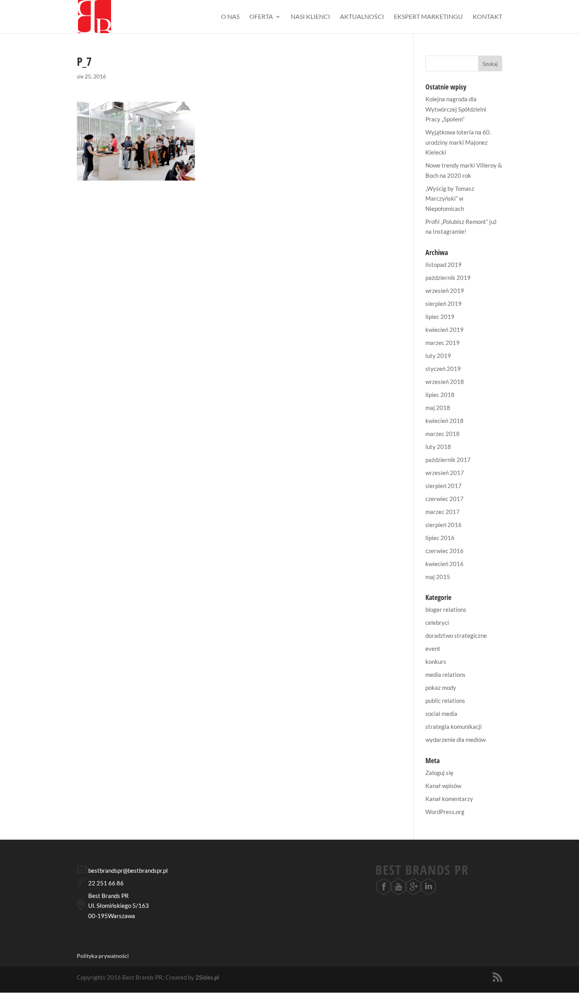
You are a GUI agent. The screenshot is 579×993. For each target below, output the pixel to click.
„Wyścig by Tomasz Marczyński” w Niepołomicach (449, 198)
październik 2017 (448, 459)
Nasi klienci (310, 17)
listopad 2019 (443, 264)
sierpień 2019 (443, 303)
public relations (445, 700)
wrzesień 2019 (444, 290)
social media (441, 713)
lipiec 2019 (440, 316)
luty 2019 (438, 355)
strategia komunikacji (453, 726)
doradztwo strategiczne (456, 635)
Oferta (261, 17)
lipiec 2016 (440, 537)
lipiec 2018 (440, 394)
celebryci (437, 622)
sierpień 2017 (443, 485)
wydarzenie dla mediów (455, 739)
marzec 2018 (442, 433)
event (432, 648)
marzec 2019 (442, 342)
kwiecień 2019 (444, 329)
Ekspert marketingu (428, 17)
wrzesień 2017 (444, 472)
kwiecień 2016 (444, 563)
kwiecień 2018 (444, 420)
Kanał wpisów (443, 785)
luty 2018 (438, 446)
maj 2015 (437, 576)
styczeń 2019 (443, 368)
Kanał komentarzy (449, 798)
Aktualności (362, 17)
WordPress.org (444, 811)
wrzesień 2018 (444, 381)
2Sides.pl (207, 977)
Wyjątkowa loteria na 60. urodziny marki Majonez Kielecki (458, 142)
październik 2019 (448, 277)
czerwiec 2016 (444, 550)
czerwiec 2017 (444, 498)
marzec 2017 (442, 511)
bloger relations (445, 609)
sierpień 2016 (443, 524)
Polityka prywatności (103, 955)
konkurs (435, 661)
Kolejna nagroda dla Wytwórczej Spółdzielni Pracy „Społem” (455, 109)
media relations (445, 674)
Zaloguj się (439, 772)
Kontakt (487, 17)
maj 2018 (437, 407)
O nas (230, 17)
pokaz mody (440, 687)
